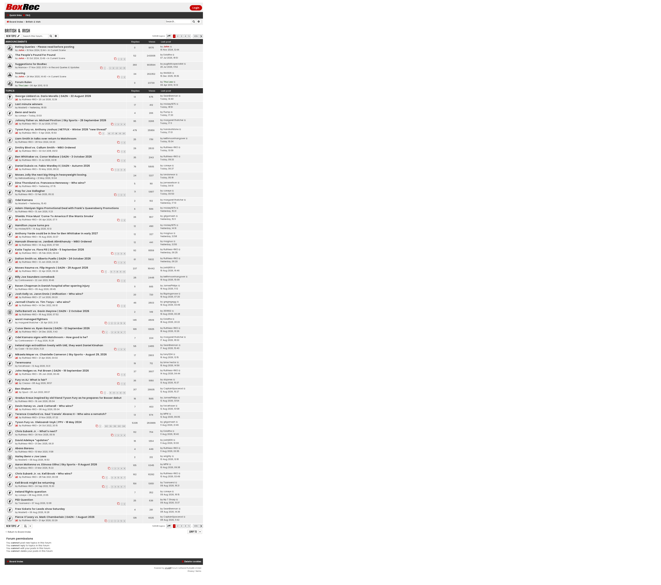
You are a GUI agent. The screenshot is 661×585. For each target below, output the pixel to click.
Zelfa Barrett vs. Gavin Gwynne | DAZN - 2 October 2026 (52, 311)
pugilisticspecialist (173, 63)
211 (111, 426)
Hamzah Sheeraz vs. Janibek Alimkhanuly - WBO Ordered (53, 241)
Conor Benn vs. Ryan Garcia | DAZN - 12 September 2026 (52, 328)
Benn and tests (25, 112)
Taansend (169, 482)
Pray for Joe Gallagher (30, 191)
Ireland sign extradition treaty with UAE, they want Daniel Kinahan (59, 345)
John (21, 50)
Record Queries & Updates (65, 67)
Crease (26, 383)
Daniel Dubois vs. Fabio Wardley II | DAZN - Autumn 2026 (52, 166)
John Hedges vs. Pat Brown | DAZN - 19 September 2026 (52, 370)
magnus (168, 233)
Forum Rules (23, 82)
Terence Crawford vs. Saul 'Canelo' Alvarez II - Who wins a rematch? (60, 414)
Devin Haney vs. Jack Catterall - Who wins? (44, 406)
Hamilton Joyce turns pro (32, 225)
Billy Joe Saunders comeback (35, 277)
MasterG (22, 107)
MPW (166, 413)
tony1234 (168, 354)
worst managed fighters (31, 319)
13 (117, 68)
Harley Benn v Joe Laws (30, 456)
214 (124, 426)
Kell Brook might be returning (35, 482)
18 (116, 134)
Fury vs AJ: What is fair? (31, 380)
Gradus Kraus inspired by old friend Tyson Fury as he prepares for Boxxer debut (68, 398)
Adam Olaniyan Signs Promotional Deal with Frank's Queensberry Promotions (67, 208)
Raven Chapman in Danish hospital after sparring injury (52, 286)
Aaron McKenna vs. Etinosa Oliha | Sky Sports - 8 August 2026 (56, 464)
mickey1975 (170, 103)
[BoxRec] (31, 7)
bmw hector (170, 362)
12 (113, 68)
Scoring (20, 73)
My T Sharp (169, 499)
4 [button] (185, 36)
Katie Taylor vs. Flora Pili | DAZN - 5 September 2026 (49, 249)
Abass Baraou (24, 448)
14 (120, 68)
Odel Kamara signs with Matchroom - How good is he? (51, 337)
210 (106, 426)
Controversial (25, 280)
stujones (168, 379)
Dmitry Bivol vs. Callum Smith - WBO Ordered (45, 147)
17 (112, 134)
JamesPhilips (170, 285)
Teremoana (23, 362)
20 (124, 134)
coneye (22, 115)
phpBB (167, 568)
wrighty (167, 456)
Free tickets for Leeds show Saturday (40, 509)
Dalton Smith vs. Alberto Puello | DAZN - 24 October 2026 (53, 258)
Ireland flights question (30, 491)
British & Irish (17, 30)
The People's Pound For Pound (35, 55)
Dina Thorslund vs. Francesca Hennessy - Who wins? (50, 183)
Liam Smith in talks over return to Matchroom (45, 138)
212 (115, 426)
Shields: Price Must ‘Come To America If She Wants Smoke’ (54, 216)
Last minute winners (29, 104)
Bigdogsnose (171, 293)
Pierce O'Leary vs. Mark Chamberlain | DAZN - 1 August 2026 (55, 517)
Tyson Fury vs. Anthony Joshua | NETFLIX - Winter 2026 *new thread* (61, 129)
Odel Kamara (24, 200)
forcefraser (24, 365)
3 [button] (181, 36)
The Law (23, 85)
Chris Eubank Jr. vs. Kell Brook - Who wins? (43, 473)
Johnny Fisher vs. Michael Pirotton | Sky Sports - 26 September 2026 (60, 120)
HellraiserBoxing (26, 178)
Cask (21, 348)
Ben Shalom (23, 388)
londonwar (169, 174)
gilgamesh (169, 216)
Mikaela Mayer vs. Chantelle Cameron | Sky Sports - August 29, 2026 (61, 354)
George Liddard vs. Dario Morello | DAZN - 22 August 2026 (53, 96)
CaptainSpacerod (173, 388)
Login (195, 7)
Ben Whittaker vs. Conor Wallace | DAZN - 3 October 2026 (53, 156)
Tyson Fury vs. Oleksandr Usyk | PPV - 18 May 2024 (48, 422)
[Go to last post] (171, 46)
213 (119, 426)
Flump (167, 112)
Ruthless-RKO (29, 99)
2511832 (167, 310)
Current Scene (58, 50)
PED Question (24, 500)
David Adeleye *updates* (32, 440)
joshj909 (168, 267)
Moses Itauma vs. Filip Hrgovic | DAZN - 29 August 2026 (51, 267)
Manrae (22, 67)
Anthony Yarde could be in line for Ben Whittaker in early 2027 (56, 233)
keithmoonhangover (174, 138)
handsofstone (171, 129)
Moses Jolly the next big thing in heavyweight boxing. (51, 174)
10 (124, 272)
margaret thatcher (173, 120)
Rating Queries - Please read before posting (44, 47)
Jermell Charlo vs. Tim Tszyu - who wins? (42, 302)
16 (109, 134)
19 (120, 134)
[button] (168, 36)
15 (124, 68)
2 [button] (177, 36)
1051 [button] (196, 36)
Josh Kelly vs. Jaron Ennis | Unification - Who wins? (49, 294)
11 (110, 68)
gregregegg (170, 301)
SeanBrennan (171, 95)
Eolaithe (168, 54)
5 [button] (189, 36)
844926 (168, 72)
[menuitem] (26, 15)
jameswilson (170, 182)
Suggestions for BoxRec (31, 64)
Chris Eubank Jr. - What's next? (36, 431)
